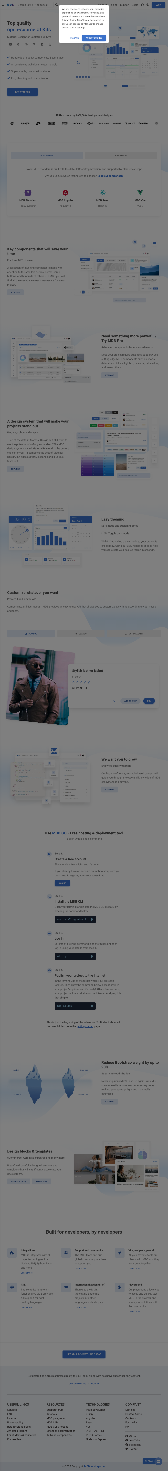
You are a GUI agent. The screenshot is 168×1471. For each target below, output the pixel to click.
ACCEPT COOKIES (94, 38)
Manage (74, 38)
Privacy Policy (69, 20)
